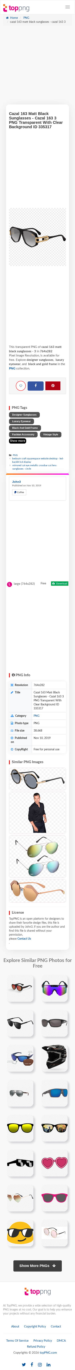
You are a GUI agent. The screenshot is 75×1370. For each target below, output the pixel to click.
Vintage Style (50, 434)
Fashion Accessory (23, 434)
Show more (17, 440)
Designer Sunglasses (24, 414)
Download (61, 583)
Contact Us (24, 938)
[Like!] (21, 386)
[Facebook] (36, 386)
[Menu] (67, 7)
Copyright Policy (35, 1326)
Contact (56, 1326)
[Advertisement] (37, 67)
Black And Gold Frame (25, 428)
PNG (26, 18)
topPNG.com (48, 1352)
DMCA (61, 1340)
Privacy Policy (42, 1340)
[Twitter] (24, 1365)
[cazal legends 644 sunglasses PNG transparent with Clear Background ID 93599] (37, 779)
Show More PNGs (34, 1266)
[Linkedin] (48, 1365)
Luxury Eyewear (21, 421)
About (15, 1326)
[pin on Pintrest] (28, 980)
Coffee (20, 492)
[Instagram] (40, 1365)
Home (13, 18)
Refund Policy (36, 1346)
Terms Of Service (17, 1340)
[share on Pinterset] (52, 385)
